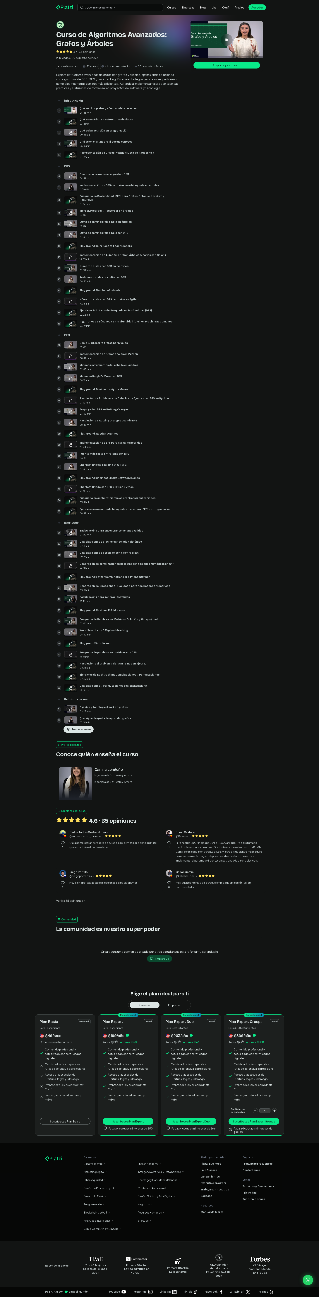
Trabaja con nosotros (215, 1189)
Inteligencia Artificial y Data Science (159, 1171)
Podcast (206, 1196)
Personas (144, 1005)
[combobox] (120, 7)
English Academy (148, 1163)
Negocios (144, 1204)
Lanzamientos (210, 1176)
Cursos (171, 7)
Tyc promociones (254, 1199)
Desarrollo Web (93, 1163)
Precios (239, 7)
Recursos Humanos (150, 1212)
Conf (225, 7)
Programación (93, 1204)
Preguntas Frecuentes (257, 1163)
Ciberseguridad (93, 1180)
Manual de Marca (212, 1212)
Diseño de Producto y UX (99, 1188)
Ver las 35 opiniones (69, 901)
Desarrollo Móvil (93, 1196)
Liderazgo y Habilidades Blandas (157, 1180)
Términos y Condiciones (258, 1186)
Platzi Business (211, 1163)
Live (214, 7)
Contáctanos (251, 1170)
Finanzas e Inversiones (97, 1220)
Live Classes (209, 1170)
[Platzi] (64, 7)
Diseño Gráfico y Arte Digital (155, 1196)
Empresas (188, 7)
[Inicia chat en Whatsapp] (308, 1280)
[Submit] (82, 7)
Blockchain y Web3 (95, 1212)
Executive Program (213, 1183)
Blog (203, 7)
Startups (143, 1220)
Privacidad (250, 1192)
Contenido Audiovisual (152, 1188)
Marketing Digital (94, 1171)
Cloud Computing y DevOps (101, 1228)
